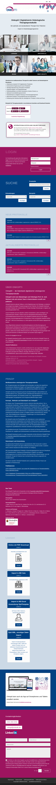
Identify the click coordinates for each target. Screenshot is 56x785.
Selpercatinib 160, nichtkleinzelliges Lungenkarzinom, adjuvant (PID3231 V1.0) (24, 222)
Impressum (11, 779)
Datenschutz (19, 779)
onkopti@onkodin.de (14, 727)
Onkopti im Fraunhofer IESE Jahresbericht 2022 (17, 363)
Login (40, 169)
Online (16, 108)
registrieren (8, 165)
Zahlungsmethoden (29, 779)
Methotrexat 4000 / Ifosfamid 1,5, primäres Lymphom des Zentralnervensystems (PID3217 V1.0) (28, 237)
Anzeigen (22, 200)
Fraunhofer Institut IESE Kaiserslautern (17, 340)
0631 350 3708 (12, 722)
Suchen (46, 188)
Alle (48, 240)
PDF (23, 108)
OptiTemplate (24, 111)
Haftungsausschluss (41, 779)
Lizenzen (14, 53)
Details (19, 565)
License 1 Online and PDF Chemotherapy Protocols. (28, 134)
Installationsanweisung (25, 702)
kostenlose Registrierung (18, 116)
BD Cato (15, 111)
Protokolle (42, 53)
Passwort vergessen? (35, 166)
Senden (46, 770)
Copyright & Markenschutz (20, 781)
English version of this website (35, 127)
